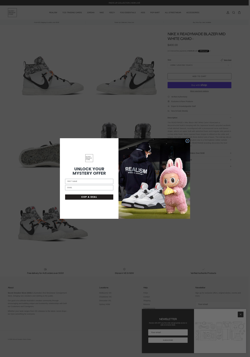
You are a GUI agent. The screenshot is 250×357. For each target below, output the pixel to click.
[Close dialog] (187, 141)
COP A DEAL (89, 196)
